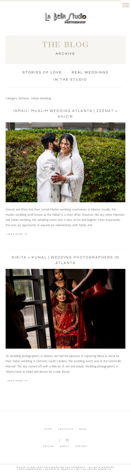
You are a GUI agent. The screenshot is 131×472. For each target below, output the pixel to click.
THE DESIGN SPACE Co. (96, 469)
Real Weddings (90, 72)
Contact (81, 446)
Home (48, 429)
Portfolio (66, 429)
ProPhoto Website (59, 469)
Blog (82, 429)
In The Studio (70, 79)
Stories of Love (42, 72)
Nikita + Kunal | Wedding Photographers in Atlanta (65, 260)
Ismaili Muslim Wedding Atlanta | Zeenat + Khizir (65, 113)
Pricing (48, 446)
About (64, 446)
